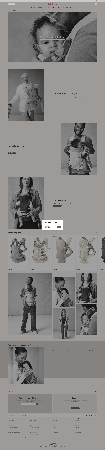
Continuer (59, 226)
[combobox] (50, 227)
